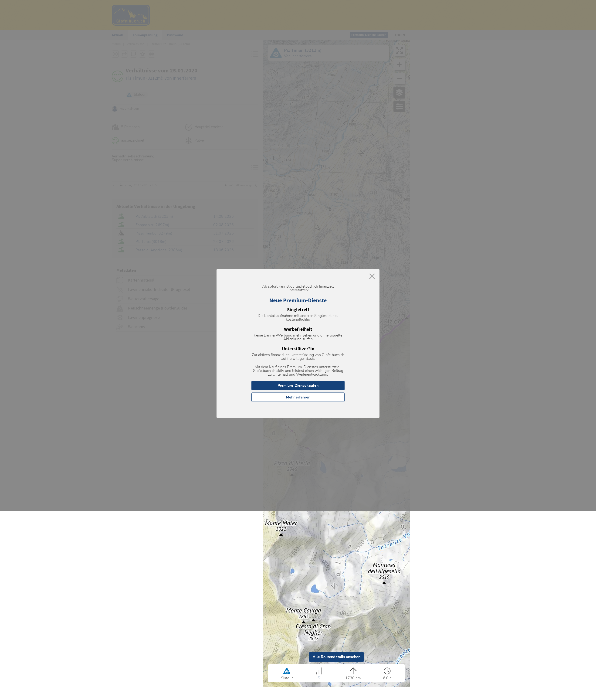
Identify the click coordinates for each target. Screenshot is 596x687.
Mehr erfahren (298, 397)
